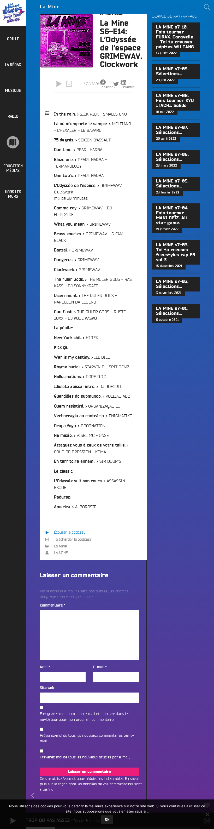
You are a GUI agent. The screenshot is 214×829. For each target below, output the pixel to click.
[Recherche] (207, 7)
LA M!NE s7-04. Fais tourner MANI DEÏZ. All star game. (172, 215)
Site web (47, 688)
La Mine (60, 546)
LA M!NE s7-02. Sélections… (172, 284)
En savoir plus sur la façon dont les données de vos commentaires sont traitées (91, 784)
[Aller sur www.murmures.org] (13, 142)
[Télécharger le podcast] (69, 84)
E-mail (100, 667)
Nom (45, 667)
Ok (107, 819)
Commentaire (52, 605)
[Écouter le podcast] (59, 84)
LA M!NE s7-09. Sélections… (172, 71)
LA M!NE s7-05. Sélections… (172, 183)
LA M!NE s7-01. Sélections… (172, 311)
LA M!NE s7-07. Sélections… (172, 130)
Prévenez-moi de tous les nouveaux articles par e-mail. (85, 757)
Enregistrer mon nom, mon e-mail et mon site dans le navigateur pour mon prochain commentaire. (84, 717)
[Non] (207, 814)
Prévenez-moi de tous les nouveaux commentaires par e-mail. (87, 738)
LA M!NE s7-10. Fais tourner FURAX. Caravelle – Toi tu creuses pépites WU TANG (175, 37)
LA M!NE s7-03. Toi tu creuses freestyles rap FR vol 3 (175, 252)
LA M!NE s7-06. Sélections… (172, 157)
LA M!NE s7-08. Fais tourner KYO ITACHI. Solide (175, 100)
